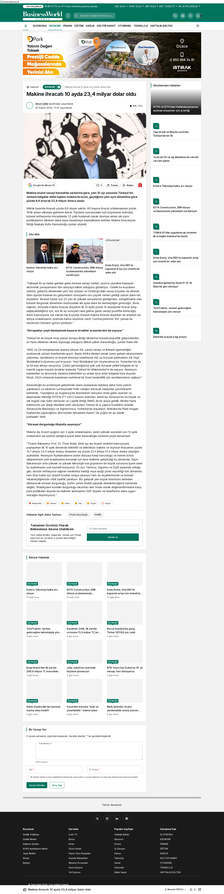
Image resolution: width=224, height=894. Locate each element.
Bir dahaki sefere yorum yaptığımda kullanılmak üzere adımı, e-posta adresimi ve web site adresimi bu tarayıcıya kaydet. (84, 777)
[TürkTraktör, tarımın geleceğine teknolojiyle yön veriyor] (44, 619)
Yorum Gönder (37, 785)
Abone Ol (113, 537)
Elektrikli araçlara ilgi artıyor (170, 336)
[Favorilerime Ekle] (140, 185)
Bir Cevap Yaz (37, 729)
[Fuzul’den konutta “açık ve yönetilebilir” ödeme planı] (84, 697)
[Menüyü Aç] (68, 16)
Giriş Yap (57, 785)
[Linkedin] (117, 818)
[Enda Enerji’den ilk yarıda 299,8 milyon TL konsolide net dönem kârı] (44, 658)
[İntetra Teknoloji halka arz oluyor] (45, 258)
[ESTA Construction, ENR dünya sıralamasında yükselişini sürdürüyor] (84, 258)
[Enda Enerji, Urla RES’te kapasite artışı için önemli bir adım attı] (124, 258)
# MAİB (97, 514)
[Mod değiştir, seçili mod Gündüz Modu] (197, 25)
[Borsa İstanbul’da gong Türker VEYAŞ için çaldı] (125, 619)
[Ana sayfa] (25, 25)
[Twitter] (97, 818)
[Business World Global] (42, 15)
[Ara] (175, 16)
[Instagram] (107, 818)
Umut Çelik (41, 103)
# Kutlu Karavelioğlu (78, 514)
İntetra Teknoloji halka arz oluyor (173, 186)
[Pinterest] (126, 818)
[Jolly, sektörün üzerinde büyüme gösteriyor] (84, 658)
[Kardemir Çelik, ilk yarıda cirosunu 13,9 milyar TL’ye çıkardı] (84, 619)
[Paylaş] (199, 889)
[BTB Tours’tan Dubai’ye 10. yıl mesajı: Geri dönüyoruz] (125, 658)
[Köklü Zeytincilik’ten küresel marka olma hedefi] (44, 697)
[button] (183, 16)
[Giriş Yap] (190, 16)
